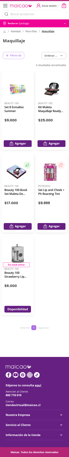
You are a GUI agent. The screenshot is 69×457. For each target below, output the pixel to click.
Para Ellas (31, 31)
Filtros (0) (15, 55)
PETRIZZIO (44, 186)
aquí (38, 385)
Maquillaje (48, 31)
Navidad (16, 31)
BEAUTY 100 (11, 103)
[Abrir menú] (4, 5)
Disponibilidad (17, 309)
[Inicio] (4, 31)
